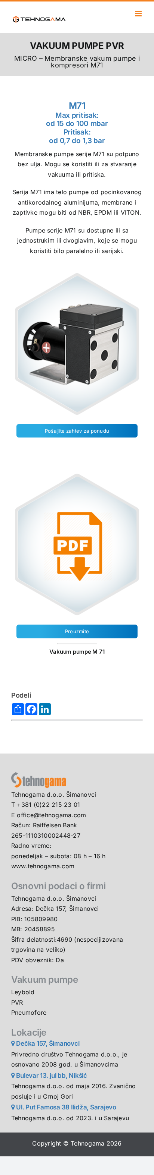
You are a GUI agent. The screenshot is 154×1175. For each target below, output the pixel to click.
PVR (17, 1002)
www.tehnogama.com (42, 866)
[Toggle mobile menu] (139, 14)
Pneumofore (28, 1012)
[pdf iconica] (77, 474)
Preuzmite (77, 631)
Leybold (23, 992)
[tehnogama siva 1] (38, 775)
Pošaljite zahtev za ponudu (77, 431)
